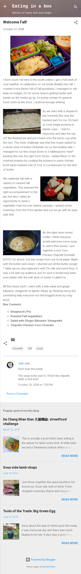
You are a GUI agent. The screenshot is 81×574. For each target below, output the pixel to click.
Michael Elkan (48, 567)
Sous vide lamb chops (20, 467)
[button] (75, 23)
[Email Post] (13, 341)
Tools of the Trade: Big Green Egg (29, 511)
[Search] (75, 7)
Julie (21, 363)
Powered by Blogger (43, 559)
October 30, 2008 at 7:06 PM (35, 384)
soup (40, 348)
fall (30, 348)
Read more (70, 456)
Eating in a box (32, 6)
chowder (17, 348)
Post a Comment (17, 393)
